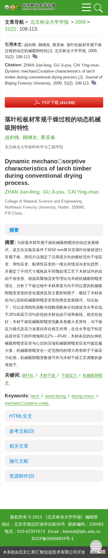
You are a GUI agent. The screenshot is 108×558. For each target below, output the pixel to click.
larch (35, 396)
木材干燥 (48, 375)
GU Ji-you (53, 191)
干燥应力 (69, 375)
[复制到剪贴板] (34, 56)
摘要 (14, 230)
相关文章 (18, 446)
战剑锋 (12, 137)
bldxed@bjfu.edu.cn (81, 531)
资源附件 (21, 476)
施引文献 (18, 461)
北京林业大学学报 (49, 22)
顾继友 (30, 137)
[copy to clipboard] (93, 82)
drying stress (83, 396)
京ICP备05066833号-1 (52, 538)
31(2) (11, 28)
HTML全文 (20, 416)
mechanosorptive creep (27, 403)
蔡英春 (48, 137)
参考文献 (21, 431)
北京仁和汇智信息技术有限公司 (48, 552)
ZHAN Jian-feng (22, 191)
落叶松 (28, 375)
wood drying (56, 396)
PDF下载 (58, 102)
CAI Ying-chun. (84, 191)
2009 (80, 22)
